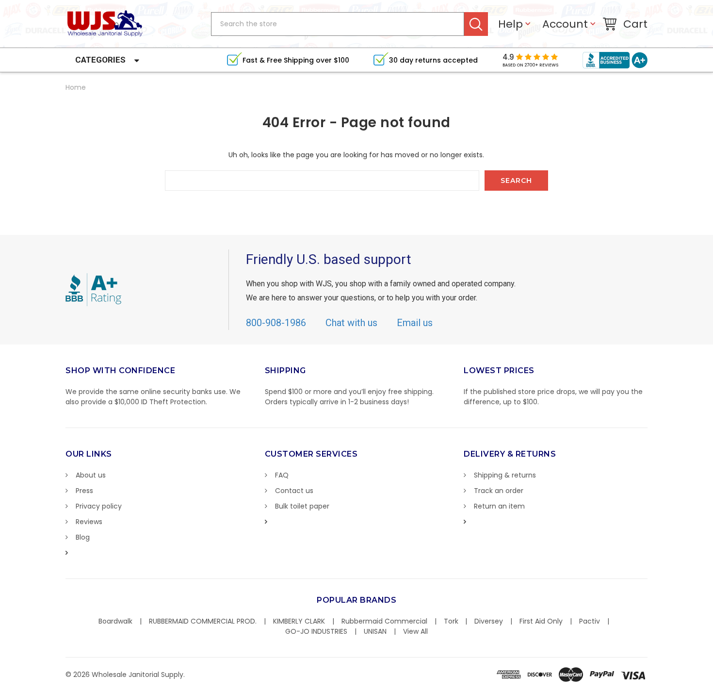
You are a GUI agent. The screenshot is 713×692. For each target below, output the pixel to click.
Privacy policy (99, 506)
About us (91, 475)
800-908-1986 (276, 323)
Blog (83, 537)
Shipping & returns (505, 475)
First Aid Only (541, 621)
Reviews (89, 522)
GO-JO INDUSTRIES (316, 631)
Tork (451, 621)
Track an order (498, 490)
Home (75, 87)
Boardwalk (115, 621)
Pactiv (589, 621)
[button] (712, 687)
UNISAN (375, 631)
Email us (415, 323)
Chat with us (351, 323)
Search (476, 24)
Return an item (499, 506)
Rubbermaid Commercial (384, 621)
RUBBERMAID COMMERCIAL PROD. (203, 621)
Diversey (488, 621)
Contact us (294, 490)
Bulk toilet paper (302, 506)
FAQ (282, 475)
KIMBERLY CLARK (299, 621)
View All (415, 631)
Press (84, 490)
